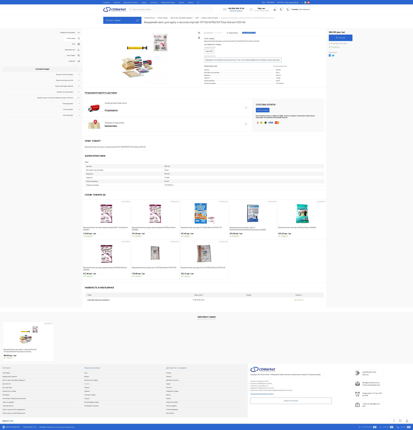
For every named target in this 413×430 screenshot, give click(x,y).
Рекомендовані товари (91, 402)
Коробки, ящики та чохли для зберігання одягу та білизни (55, 98)
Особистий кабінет (172, 402)
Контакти (154, 2)
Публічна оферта (171, 406)
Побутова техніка (8, 406)
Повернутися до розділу (67, 32)
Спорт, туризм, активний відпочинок (14, 413)
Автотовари (6, 373)
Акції (85, 373)
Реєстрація (270, 2)
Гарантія (117, 2)
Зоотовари (6, 395)
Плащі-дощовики (67, 103)
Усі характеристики (280, 66)
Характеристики (70, 50)
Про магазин (170, 413)
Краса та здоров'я (8, 402)
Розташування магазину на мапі (261, 394)
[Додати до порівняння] (199, 38)
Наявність (72, 61)
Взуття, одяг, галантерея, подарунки (14, 380)
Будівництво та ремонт (10, 376)
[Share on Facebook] (330, 55)
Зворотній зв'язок (291, 401)
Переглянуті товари (207, 317)
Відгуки (181, 2)
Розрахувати (111, 110)
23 (79, 80)
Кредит (144, 2)
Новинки (87, 391)
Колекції (87, 387)
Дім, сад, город (7, 387)
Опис (73, 44)
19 (79, 86)
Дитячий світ (7, 384)
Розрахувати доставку (339, 43)
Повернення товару (168, 2)
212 (78, 98)
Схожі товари (71, 55)
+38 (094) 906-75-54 (236, 8)
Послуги (86, 398)
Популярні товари (90, 395)
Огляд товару (71, 38)
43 (79, 92)
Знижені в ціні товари (9, 391)
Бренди (86, 376)
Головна (106, 2)
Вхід (263, 2)
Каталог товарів (113, 20)
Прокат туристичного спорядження (14, 409)
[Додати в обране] (199, 33)
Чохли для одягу (68, 109)
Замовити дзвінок (236, 11)
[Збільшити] (143, 58)
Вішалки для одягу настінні (64, 80)
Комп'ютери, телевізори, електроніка (14, 398)
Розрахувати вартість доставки (101, 92)
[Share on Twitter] (333, 55)
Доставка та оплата (131, 2)
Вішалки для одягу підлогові (64, 86)
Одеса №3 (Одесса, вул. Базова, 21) (98, 300)
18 (79, 74)
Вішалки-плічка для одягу (65, 92)
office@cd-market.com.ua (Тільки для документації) (57, 427)
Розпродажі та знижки (91, 406)
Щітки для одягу (68, 115)
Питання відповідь (172, 409)
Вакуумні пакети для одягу (64, 74)
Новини (190, 2)
